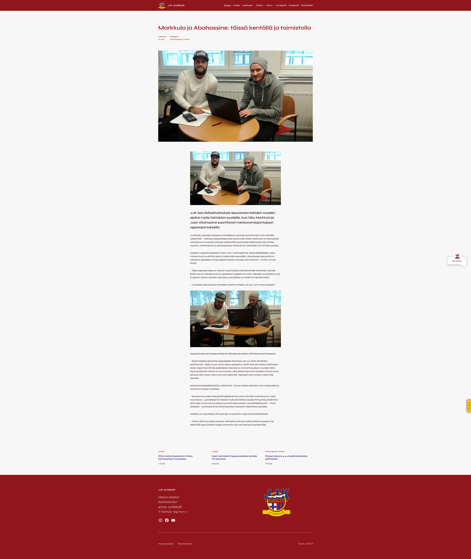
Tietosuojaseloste (166, 543)
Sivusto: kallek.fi (305, 543)
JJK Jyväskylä (176, 5)
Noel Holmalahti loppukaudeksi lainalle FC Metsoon (234, 457)
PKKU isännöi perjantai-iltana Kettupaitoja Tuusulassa (175, 457)
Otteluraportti (271, 451)
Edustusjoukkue (176, 39)
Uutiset (187, 39)
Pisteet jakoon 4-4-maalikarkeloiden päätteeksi (286, 457)
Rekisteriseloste (185, 543)
